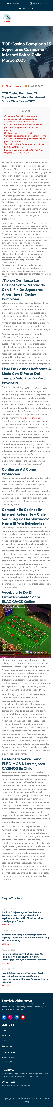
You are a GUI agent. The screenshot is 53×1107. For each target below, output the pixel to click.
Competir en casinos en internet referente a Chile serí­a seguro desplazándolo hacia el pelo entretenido (25, 138)
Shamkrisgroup (13, 86)
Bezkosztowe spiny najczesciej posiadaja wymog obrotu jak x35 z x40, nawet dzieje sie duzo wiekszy (26, 937)
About (5, 1035)
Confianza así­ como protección (19, 133)
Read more (7, 925)
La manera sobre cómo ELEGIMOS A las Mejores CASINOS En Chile (23, 151)
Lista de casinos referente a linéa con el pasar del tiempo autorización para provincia (23, 127)
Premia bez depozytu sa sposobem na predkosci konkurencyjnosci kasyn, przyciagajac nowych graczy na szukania (24, 956)
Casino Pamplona (31, 417)
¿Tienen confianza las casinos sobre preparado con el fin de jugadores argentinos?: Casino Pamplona (21, 119)
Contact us (7, 1046)
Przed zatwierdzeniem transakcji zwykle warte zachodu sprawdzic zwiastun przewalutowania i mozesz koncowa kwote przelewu (25, 977)
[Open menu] (49, 18)
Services (5, 1041)
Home (4, 1030)
